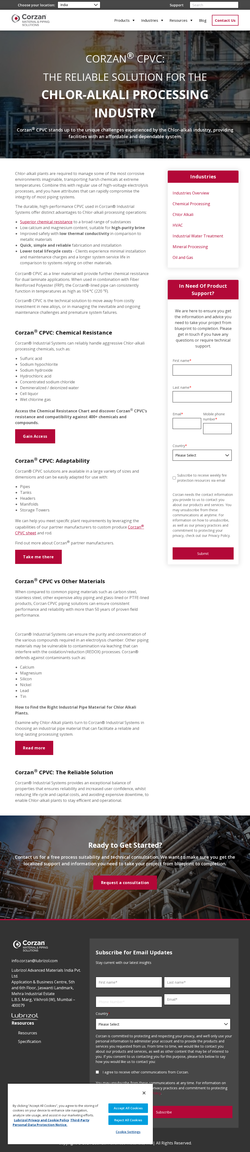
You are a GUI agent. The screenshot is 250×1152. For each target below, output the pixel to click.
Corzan (134, 527)
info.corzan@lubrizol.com (34, 960)
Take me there (38, 557)
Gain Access (35, 436)
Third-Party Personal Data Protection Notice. (51, 1122)
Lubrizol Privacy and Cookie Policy (41, 1120)
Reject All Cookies (128, 1120)
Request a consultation (125, 882)
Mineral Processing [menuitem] (190, 246)
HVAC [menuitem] (178, 225)
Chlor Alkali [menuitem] (183, 214)
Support (177, 5)
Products (122, 20)
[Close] (144, 1093)
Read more (34, 748)
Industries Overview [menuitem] (191, 193)
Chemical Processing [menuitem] (191, 203)
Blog (203, 20)
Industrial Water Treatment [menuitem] (198, 236)
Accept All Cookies (128, 1108)
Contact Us (225, 20)
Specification (29, 1041)
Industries (149, 20)
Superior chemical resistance (46, 221)
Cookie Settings (128, 1132)
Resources (178, 20)
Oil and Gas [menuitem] (183, 257)
